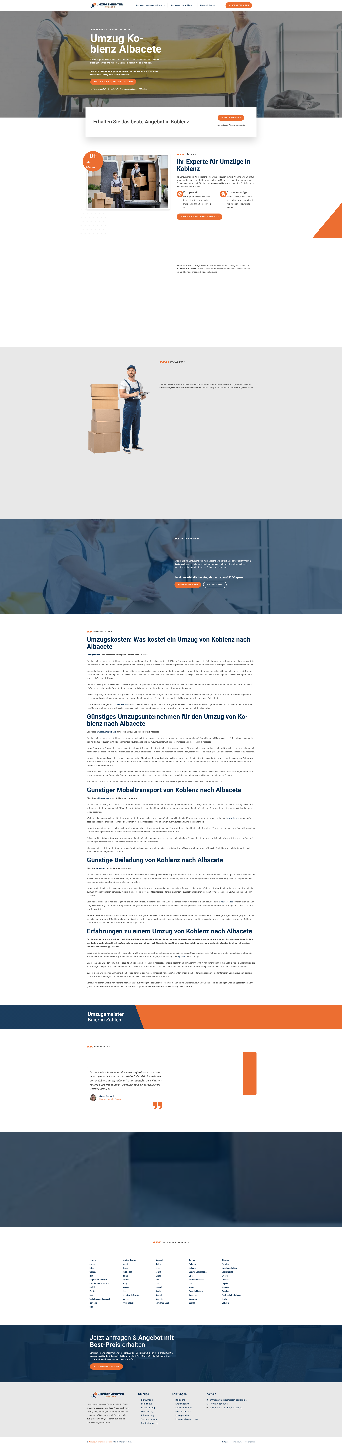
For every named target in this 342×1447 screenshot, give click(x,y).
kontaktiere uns (121, 704)
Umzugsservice (226, 901)
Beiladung (100, 868)
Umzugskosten (93, 654)
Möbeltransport (103, 798)
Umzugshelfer (232, 818)
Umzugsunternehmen (106, 731)
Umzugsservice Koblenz (181, 5)
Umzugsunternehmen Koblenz (148, 5)
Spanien (181, 956)
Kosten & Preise (207, 5)
